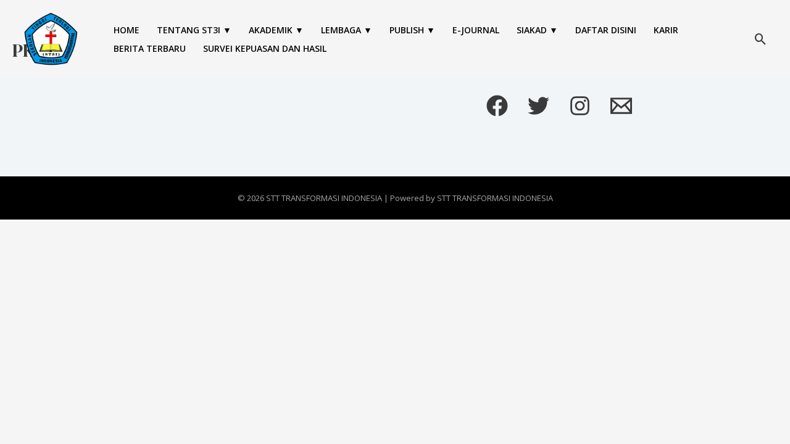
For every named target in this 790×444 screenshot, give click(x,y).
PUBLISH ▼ (412, 30)
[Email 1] (621, 106)
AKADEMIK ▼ (276, 30)
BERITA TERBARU (150, 48)
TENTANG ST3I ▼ (194, 30)
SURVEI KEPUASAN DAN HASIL (264, 48)
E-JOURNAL (475, 30)
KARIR (666, 30)
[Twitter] (538, 106)
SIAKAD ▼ (537, 30)
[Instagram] (580, 106)
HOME (126, 30)
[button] (760, 39)
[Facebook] (497, 106)
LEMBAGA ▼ (346, 30)
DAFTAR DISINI (605, 30)
